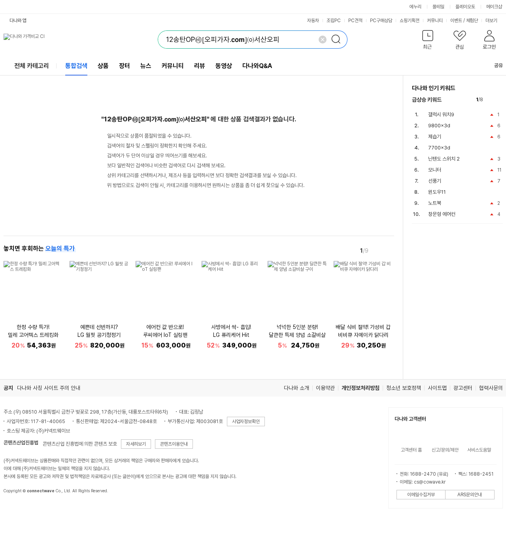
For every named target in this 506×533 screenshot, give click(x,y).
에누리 (415, 6)
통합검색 (76, 66)
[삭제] (323, 39)
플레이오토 (465, 6)
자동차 (313, 20)
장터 (124, 66)
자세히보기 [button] (136, 444)
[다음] (388, 250)
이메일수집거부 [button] (421, 494)
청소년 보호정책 (403, 388)
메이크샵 (494, 6)
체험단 (472, 20)
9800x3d (439, 126)
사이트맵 (437, 388)
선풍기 (434, 181)
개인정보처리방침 (361, 388)
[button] (428, 41)
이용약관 (325, 388)
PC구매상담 (381, 20)
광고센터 (462, 388)
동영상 (223, 66)
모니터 (434, 170)
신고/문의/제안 (445, 450)
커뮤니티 (435, 20)
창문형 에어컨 (441, 214)
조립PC (334, 20)
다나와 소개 (296, 388)
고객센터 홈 (411, 450)
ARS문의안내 (469, 494)
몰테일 (438, 6)
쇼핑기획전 (409, 20)
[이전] (377, 250)
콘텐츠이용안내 (174, 444)
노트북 (434, 203)
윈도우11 (437, 192)
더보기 (491, 20)
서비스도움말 (479, 450)
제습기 (434, 137)
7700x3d (439, 148)
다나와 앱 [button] (17, 20)
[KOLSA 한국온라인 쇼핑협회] (18, 509)
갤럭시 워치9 (441, 114)
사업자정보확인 (246, 421)
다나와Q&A (257, 66)
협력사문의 (491, 388)
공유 (498, 65)
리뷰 (199, 66)
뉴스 (145, 66)
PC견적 (355, 20)
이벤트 (456, 20)
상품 (103, 66)
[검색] (338, 39)
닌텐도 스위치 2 (444, 159)
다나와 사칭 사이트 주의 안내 (48, 388)
